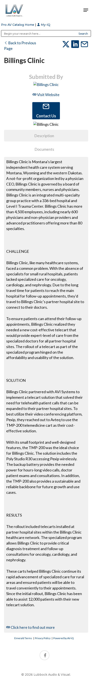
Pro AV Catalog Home (18, 25)
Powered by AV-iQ (63, 638)
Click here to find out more (32, 627)
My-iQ (45, 25)
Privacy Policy (42, 638)
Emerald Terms (23, 638)
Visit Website (47, 94)
